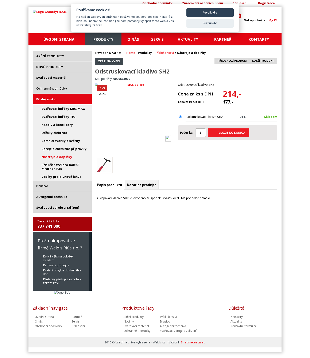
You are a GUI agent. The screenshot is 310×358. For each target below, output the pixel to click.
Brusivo (165, 321)
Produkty (145, 53)
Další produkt (263, 61)
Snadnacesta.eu (193, 342)
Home (130, 53)
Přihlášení (240, 3)
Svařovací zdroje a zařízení (178, 331)
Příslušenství (164, 53)
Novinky (129, 321)
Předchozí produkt (233, 61)
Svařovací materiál (136, 326)
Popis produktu (109, 185)
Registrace (266, 3)
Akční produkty (134, 317)
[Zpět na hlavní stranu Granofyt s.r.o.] (50, 12)
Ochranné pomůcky (137, 331)
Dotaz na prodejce (141, 185)
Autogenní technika (173, 326)
